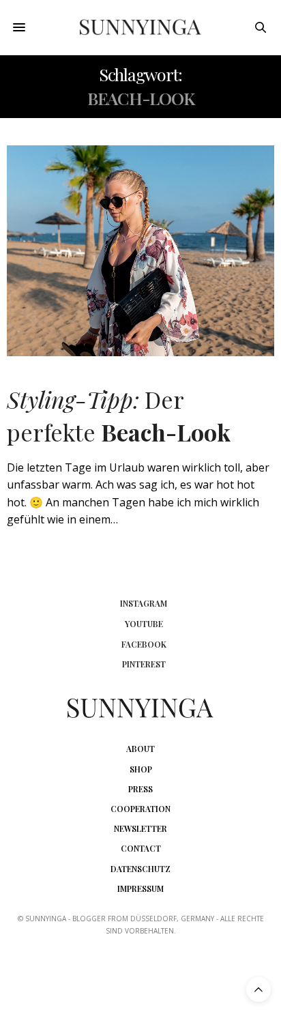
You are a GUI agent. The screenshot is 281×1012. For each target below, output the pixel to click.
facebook (143, 644)
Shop (141, 769)
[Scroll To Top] (258, 989)
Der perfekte (119, 416)
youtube (144, 623)
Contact (141, 848)
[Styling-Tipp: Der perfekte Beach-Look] (140, 250)
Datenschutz (140, 868)
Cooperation (140, 808)
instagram (143, 603)
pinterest (144, 664)
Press (140, 788)
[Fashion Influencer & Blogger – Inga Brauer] (141, 27)
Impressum (140, 888)
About (140, 748)
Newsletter (140, 828)
